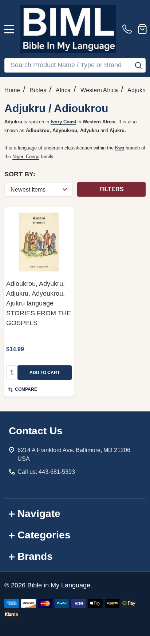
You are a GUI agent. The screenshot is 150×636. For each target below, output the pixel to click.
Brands (35, 556)
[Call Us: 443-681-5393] (128, 29)
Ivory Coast (63, 121)
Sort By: (19, 174)
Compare (26, 389)
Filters (111, 189)
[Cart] (142, 29)
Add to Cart (44, 372)
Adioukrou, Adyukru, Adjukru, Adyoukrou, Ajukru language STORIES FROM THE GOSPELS (38, 303)
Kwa (119, 148)
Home (12, 90)
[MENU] (9, 29)
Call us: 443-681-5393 (46, 472)
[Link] (68, 29)
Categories (44, 535)
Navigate (38, 513)
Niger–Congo (25, 156)
